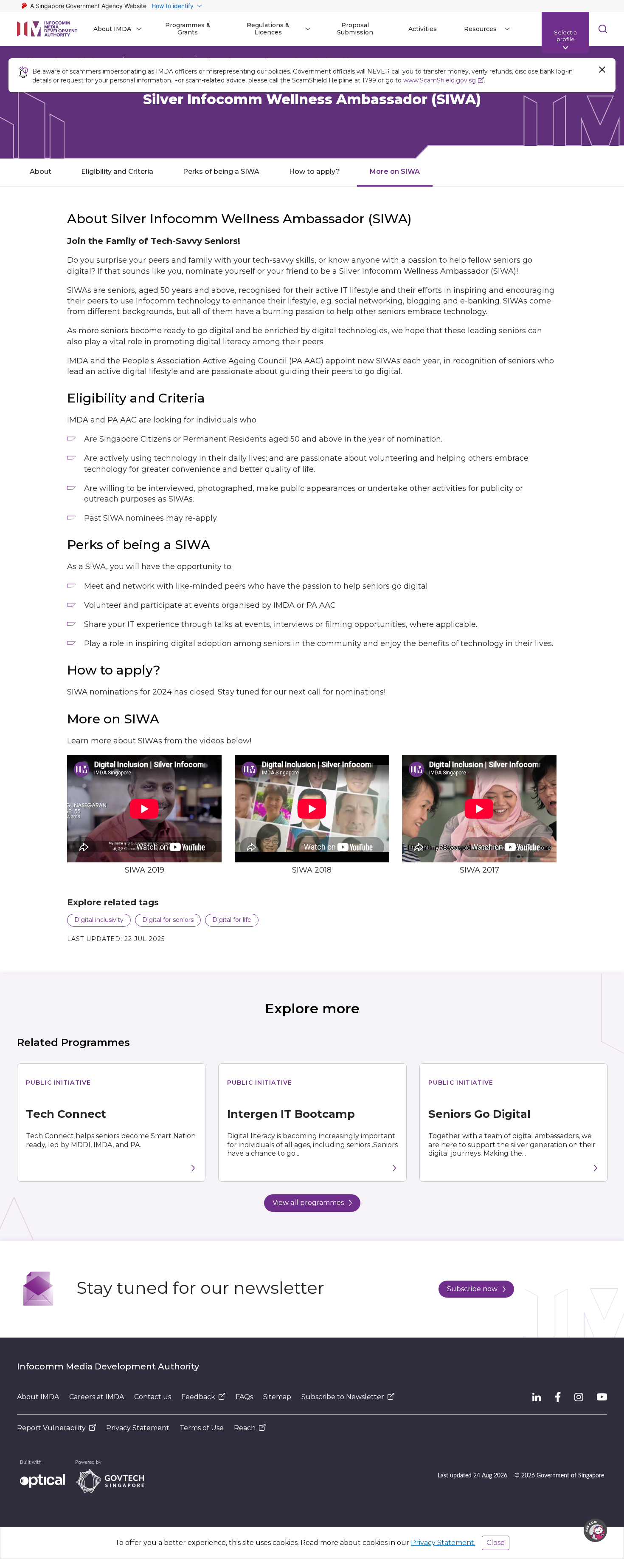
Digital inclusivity (99, 920)
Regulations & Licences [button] (268, 28)
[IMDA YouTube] (602, 1397)
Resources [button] (480, 29)
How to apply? (314, 171)
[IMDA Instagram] (578, 1397)
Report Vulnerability (51, 1428)
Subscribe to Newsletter (342, 1397)
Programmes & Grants (188, 28)
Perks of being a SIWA (221, 171)
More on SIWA (395, 171)
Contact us (152, 1397)
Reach (245, 1428)
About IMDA (38, 1397)
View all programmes (308, 1203)
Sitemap (277, 1397)
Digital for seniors (168, 920)
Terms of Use (202, 1428)
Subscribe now (472, 1289)
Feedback (198, 1397)
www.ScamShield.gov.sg (439, 80)
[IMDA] (47, 29)
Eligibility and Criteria (117, 171)
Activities (422, 29)
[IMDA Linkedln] (536, 1397)
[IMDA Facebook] (558, 1397)
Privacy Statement (137, 1428)
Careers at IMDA (96, 1397)
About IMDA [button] (112, 29)
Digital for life (231, 920)
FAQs (244, 1397)
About (40, 171)
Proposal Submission (355, 28)
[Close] (602, 70)
